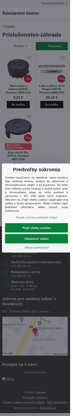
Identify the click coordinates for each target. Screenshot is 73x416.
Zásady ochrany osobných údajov (36, 217)
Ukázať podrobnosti (37, 247)
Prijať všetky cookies (37, 227)
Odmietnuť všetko (37, 238)
